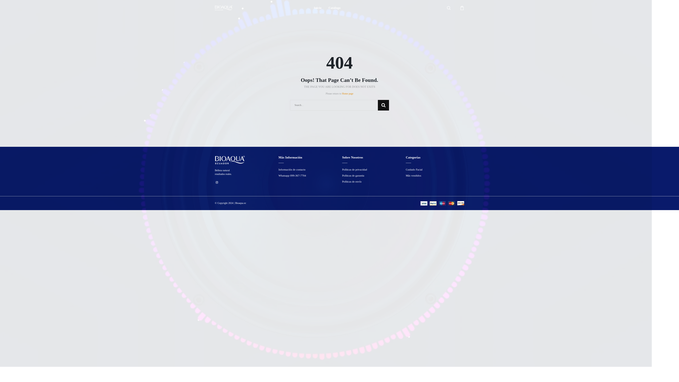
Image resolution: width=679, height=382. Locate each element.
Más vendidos (413, 175)
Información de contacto (292, 169)
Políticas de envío (352, 181)
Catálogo (335, 8)
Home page (347, 93)
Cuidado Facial (414, 169)
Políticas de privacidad (354, 169)
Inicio (317, 8)
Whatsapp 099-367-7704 (292, 175)
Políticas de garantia (353, 175)
